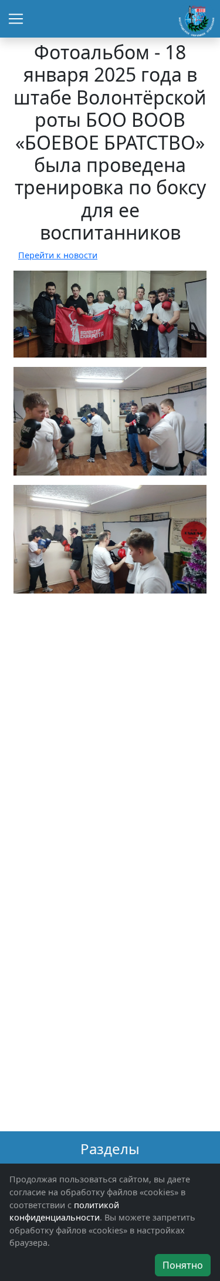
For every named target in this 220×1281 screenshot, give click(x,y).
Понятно (183, 1265)
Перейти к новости (57, 255)
